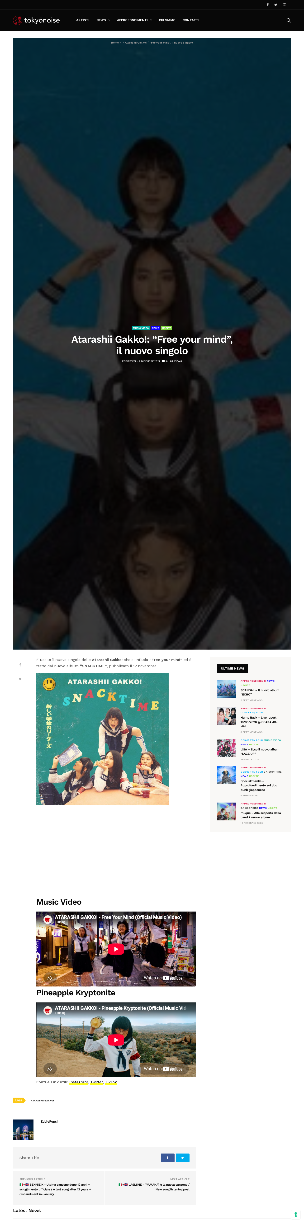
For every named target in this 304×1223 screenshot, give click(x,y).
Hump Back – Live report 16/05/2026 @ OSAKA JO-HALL (259, 722)
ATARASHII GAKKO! (42, 1100)
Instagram (78, 1082)
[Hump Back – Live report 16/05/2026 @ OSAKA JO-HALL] (226, 716)
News (101, 20)
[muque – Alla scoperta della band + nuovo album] (226, 811)
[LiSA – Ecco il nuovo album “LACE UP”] (226, 748)
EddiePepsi (129, 361)
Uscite (166, 328)
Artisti (82, 20)
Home (115, 42)
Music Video (141, 328)
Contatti (191, 20)
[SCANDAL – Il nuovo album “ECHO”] (226, 689)
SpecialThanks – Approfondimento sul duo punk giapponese (259, 785)
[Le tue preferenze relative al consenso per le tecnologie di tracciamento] (295, 1214)
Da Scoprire (273, 772)
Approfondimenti (132, 20)
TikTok (111, 1082)
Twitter (96, 1082)
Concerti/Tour (252, 712)
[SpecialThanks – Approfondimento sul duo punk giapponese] (226, 775)
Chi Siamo (167, 20)
